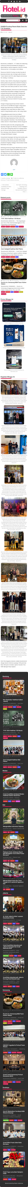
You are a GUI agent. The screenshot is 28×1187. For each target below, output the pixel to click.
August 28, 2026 (7, 696)
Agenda (3, 178)
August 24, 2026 (5, 280)
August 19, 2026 (7, 912)
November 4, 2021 (8, 790)
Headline (13, 226)
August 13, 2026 (7, 1070)
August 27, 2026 (5, 216)
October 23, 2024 (8, 824)
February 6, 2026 (8, 1168)
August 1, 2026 (7, 1107)
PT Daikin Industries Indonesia (12, 180)
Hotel (17, 226)
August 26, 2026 (5, 247)
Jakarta (17, 923)
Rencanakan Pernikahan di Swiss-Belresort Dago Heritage (6, 187)
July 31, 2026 (7, 941)
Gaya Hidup (6, 955)
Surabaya (8, 178)
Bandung (8, 226)
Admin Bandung (14, 216)
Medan (13, 801)
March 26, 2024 (7, 850)
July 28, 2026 (7, 973)
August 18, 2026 (7, 1041)
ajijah (11, 32)
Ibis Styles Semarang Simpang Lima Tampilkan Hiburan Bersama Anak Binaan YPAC (21, 188)
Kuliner (21, 291)
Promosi (18, 801)
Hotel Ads (21, 226)
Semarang (4, 294)
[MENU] (26, 20)
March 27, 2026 (7, 1138)
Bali (8, 832)
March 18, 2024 (7, 878)
